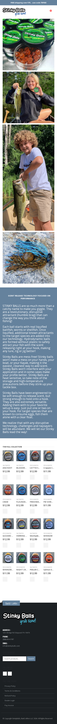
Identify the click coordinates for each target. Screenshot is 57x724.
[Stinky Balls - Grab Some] (14, 12)
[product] (8, 455)
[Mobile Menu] (45, 12)
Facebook (5, 674)
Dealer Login (10, 700)
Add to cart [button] (5, 477)
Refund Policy (10, 696)
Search (31, 658)
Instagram (10, 674)
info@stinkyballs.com (11, 646)
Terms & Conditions (12, 691)
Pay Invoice (9, 705)
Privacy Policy (10, 686)
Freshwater (34, 465)
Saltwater (6, 465)
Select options (32, 545)
